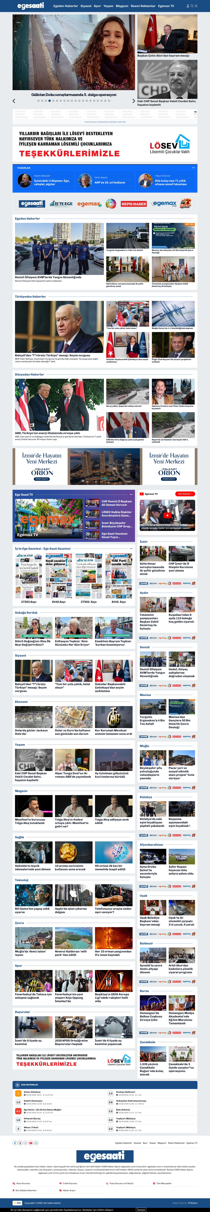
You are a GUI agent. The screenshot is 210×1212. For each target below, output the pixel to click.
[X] (20, 1143)
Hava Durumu (23, 1183)
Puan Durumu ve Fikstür (122, 1183)
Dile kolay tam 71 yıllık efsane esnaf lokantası (50, 182)
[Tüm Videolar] (131, 494)
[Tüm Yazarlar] (193, 167)
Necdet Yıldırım (164, 177)
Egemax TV (166, 6)
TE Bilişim (192, 1203)
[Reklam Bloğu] (105, 143)
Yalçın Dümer (41, 175)
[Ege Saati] (31, 6)
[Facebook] (15, 1143)
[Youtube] (30, 1143)
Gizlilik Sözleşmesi (124, 1209)
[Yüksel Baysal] (85, 180)
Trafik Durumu (70, 1183)
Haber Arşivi (69, 1190)
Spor (97, 6)
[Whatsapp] (36, 1143)
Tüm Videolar (184, 494)
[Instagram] (25, 1143)
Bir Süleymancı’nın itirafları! (107, 182)
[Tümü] (131, 548)
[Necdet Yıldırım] (145, 180)
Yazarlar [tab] (23, 167)
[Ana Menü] (196, 6)
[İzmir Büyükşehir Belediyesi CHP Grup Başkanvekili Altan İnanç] (92, 524)
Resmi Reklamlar (143, 6)
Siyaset (86, 6)
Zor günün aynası (167, 182)
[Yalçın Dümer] (24, 180)
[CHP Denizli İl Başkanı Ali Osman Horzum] (92, 502)
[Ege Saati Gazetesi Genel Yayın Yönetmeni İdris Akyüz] (92, 535)
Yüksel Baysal (102, 175)
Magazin (122, 6)
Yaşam (108, 6)
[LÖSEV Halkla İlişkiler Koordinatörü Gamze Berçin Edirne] (92, 513)
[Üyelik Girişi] (188, 6)
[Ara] (192, 6)
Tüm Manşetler (164, 1183)
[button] (14, 101)
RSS (18, 1203)
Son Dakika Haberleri (26, 1190)
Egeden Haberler (65, 6)
